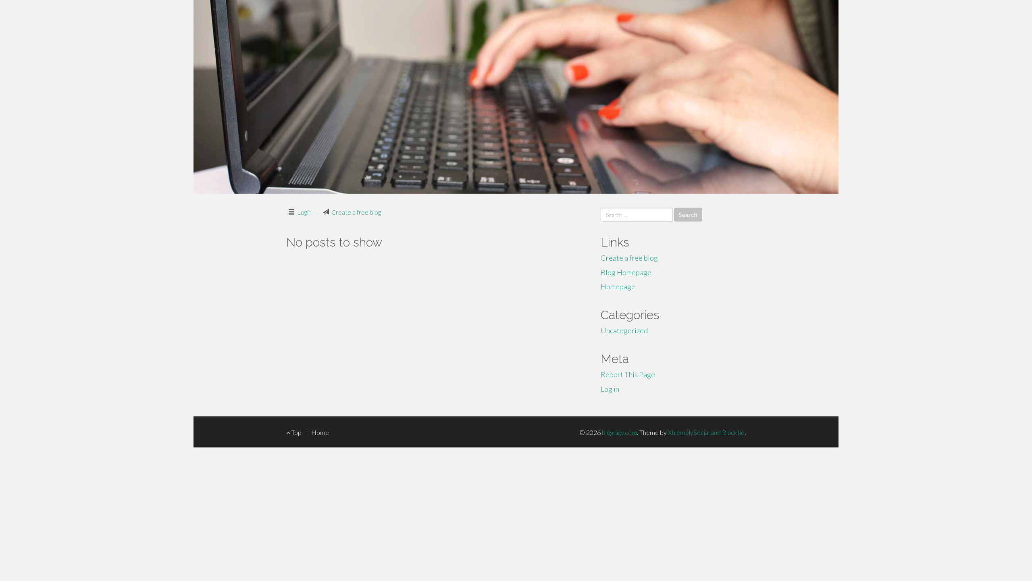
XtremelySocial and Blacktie (706, 432)
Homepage (618, 286)
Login (304, 212)
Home (320, 432)
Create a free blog (356, 212)
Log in (610, 389)
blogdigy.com (619, 432)
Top (296, 432)
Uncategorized (624, 330)
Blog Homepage (626, 272)
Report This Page (628, 374)
